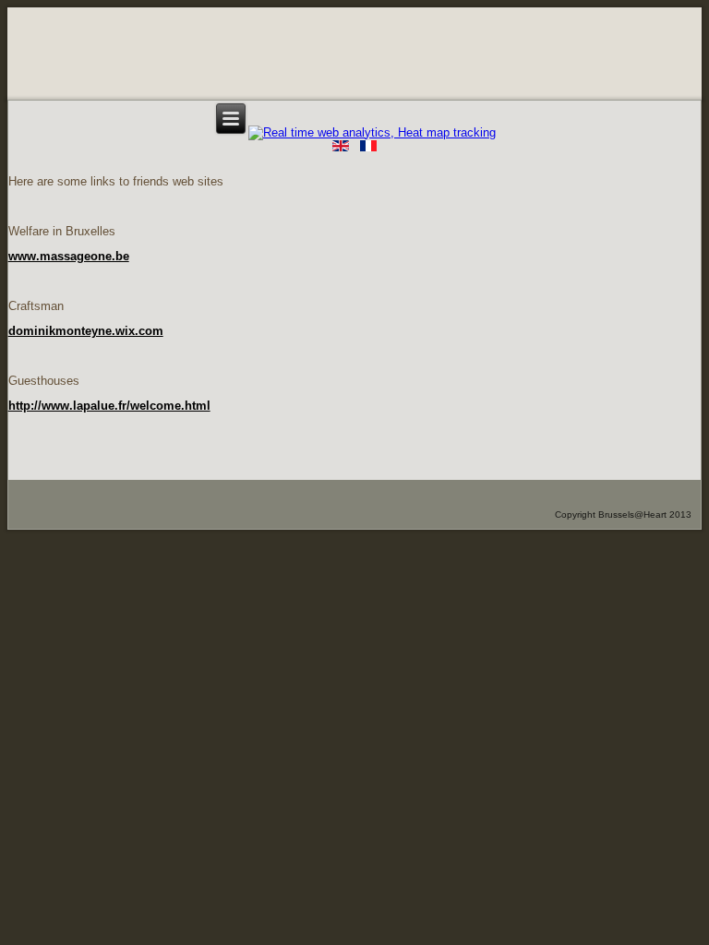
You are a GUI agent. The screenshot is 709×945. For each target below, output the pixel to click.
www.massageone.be (68, 256)
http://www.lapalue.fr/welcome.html (109, 406)
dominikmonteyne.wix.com (85, 331)
